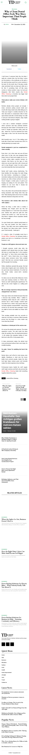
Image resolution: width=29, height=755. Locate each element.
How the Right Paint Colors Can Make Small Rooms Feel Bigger (13, 552)
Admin (7, 24)
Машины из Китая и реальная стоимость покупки (13, 697)
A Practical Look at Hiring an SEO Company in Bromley (10, 449)
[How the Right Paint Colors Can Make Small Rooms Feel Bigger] (14, 538)
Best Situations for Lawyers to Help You (12, 746)
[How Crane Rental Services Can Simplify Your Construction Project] (23, 460)
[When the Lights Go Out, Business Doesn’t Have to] (14, 506)
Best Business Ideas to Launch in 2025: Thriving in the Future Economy (14, 731)
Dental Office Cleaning (12, 378)
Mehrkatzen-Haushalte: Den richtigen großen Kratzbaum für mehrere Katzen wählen (12, 420)
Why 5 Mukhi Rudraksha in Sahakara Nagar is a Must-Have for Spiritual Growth (9, 439)
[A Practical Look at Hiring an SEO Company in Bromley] (23, 450)
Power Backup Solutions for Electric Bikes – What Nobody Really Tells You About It (14, 585)
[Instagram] (8, 644)
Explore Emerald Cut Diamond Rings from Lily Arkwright (14, 708)
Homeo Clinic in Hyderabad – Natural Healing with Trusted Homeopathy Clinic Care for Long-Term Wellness (14, 725)
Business (14, 9)
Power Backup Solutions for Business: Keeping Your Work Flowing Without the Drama (14, 736)
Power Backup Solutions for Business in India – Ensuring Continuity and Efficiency (11, 619)
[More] (25, 69)
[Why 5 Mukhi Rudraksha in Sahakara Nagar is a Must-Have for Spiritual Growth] (23, 439)
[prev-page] (22, 399)
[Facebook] (3, 644)
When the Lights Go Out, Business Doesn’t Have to (14, 520)
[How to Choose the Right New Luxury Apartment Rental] (23, 470)
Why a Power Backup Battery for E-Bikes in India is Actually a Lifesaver (14, 742)
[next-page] (24, 399)
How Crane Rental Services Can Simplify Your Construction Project (9, 460)
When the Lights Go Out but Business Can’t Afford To (6, 388)
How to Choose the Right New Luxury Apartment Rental (9, 470)
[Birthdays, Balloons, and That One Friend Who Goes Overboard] (23, 481)
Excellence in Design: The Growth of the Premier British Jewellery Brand (12, 703)
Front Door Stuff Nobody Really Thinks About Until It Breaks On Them (21, 388)
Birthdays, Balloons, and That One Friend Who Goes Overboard (10, 481)
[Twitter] (12, 644)
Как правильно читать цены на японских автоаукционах (13, 692)
